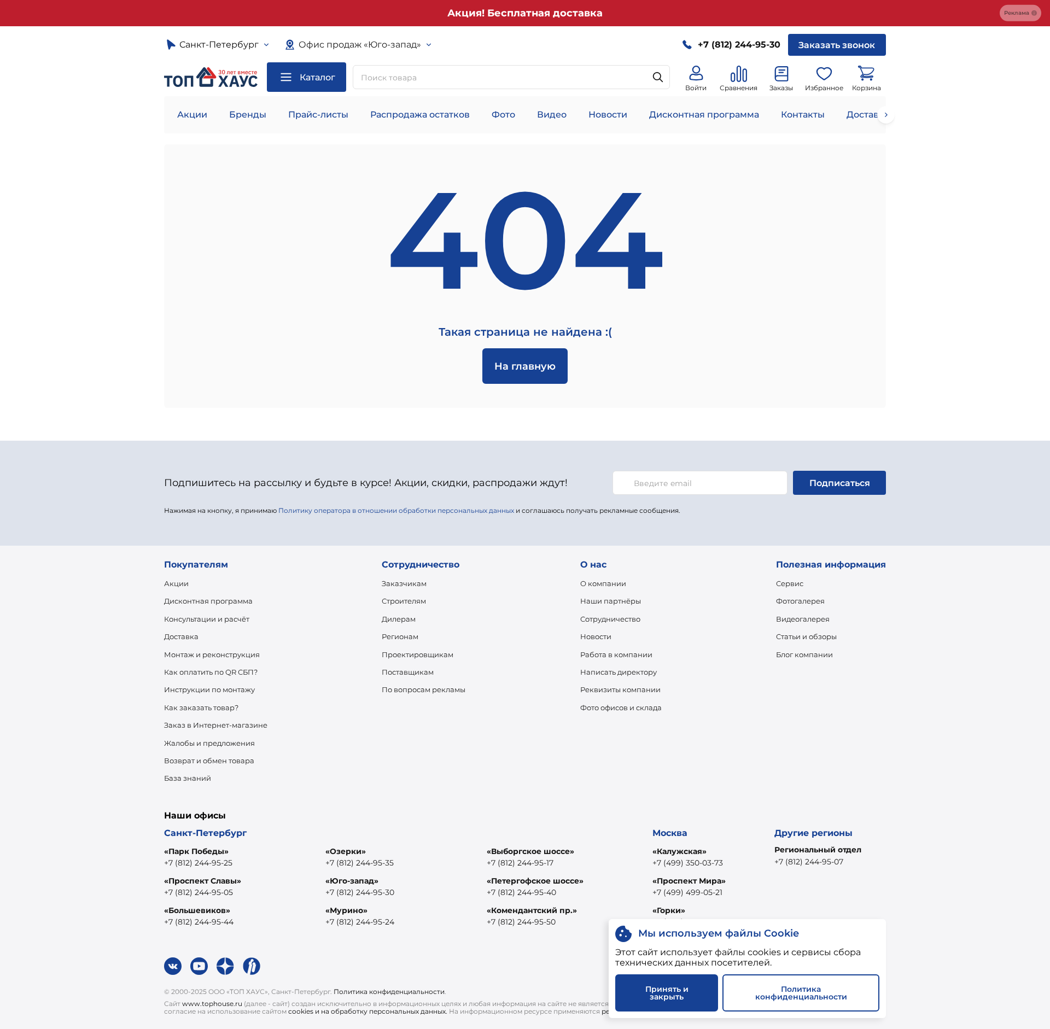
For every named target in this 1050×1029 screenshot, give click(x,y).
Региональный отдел (817, 850)
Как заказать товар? (201, 707)
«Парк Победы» (196, 851)
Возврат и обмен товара (209, 760)
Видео (552, 114)
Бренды (247, 114)
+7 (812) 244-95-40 (521, 892)
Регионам (400, 636)
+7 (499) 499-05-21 (687, 892)
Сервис (789, 583)
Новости (607, 114)
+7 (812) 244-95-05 (198, 892)
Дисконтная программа (704, 114)
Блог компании (804, 654)
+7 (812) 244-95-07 (808, 862)
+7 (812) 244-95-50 (521, 922)
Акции (192, 114)
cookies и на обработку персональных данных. (367, 1011)
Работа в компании (616, 654)
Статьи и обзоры (806, 636)
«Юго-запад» (351, 881)
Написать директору (618, 672)
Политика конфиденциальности (389, 991)
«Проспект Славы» (202, 881)
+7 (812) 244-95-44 (199, 922)
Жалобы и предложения (209, 743)
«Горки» (668, 910)
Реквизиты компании (620, 689)
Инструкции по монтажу (209, 689)
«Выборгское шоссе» (530, 851)
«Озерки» (345, 851)
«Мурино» (346, 910)
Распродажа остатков (420, 114)
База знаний (187, 778)
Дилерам (399, 619)
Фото (503, 114)
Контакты (803, 114)
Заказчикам (404, 583)
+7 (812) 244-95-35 (359, 863)
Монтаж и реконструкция (212, 654)
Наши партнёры (610, 601)
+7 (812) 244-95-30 (359, 892)
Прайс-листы (318, 114)
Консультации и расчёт (206, 619)
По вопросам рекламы (423, 689)
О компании (603, 583)
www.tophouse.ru (212, 1003)
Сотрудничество (610, 619)
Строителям (404, 601)
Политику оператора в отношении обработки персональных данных (396, 510)
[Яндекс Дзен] (225, 966)
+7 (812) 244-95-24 (359, 922)
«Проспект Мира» (689, 881)
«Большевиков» (197, 910)
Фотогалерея (800, 601)
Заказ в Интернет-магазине (215, 725)
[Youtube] (199, 966)
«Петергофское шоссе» (535, 881)
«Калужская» (679, 851)
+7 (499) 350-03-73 (687, 863)
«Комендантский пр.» (532, 910)
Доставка (181, 636)
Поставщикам (408, 672)
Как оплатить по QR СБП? (211, 672)
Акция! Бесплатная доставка (525, 13)
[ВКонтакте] (173, 966)
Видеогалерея (803, 619)
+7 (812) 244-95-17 (520, 863)
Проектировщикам (417, 654)
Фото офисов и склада (621, 707)
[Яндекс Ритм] (251, 966)
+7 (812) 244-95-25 (198, 863)
